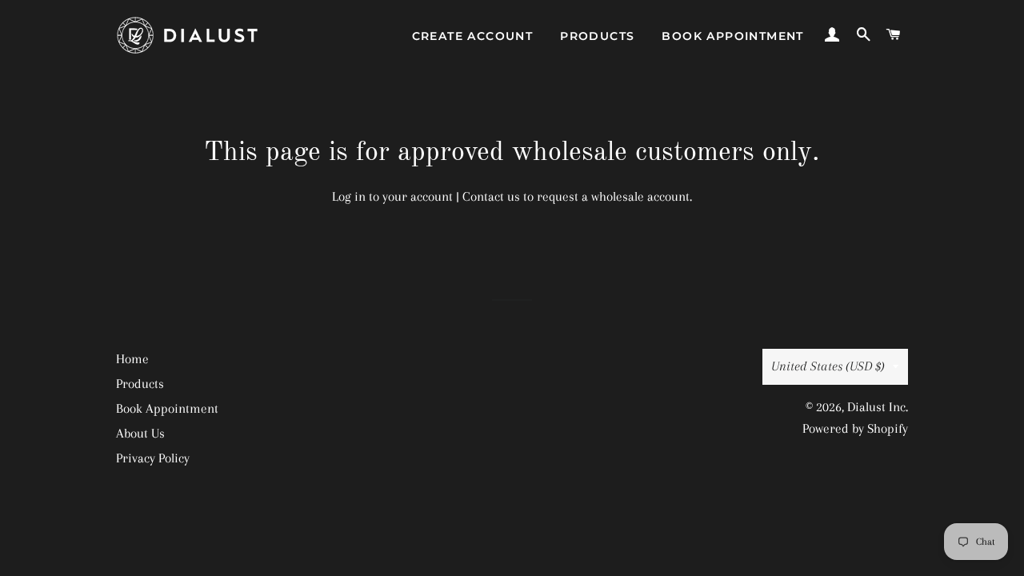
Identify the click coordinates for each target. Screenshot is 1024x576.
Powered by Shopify (855, 428)
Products (597, 36)
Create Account (473, 36)
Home (132, 358)
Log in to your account (392, 196)
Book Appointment (732, 36)
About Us (140, 433)
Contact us (491, 196)
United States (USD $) (828, 366)
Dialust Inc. (877, 406)
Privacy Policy (153, 458)
